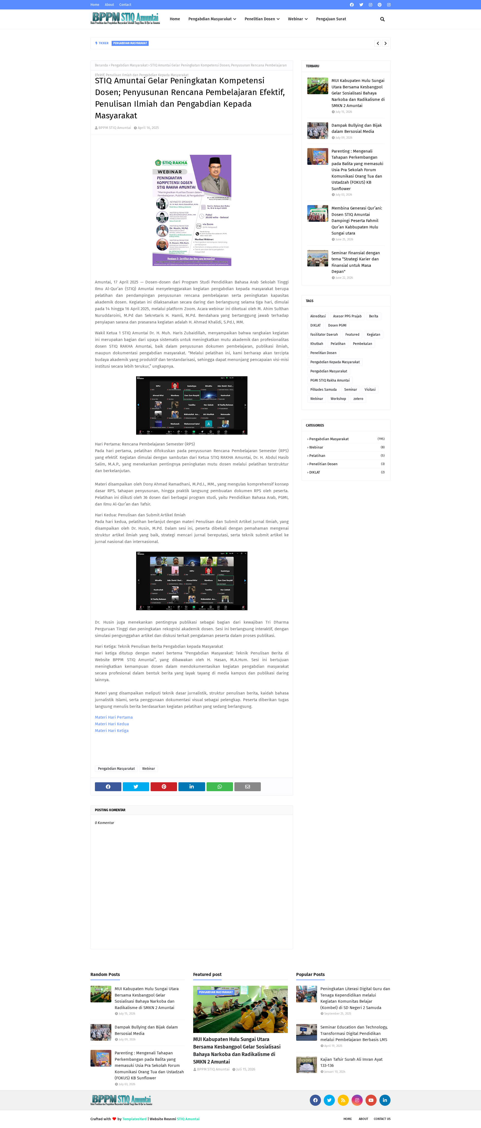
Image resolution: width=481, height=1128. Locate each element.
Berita (373, 316)
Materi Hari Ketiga (112, 730)
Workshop (338, 399)
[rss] (343, 1100)
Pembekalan (362, 344)
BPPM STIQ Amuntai (115, 128)
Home (94, 5)
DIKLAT (315, 325)
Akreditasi (318, 316)
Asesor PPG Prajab (347, 316)
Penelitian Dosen (323, 353)
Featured (352, 335)
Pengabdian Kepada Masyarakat (335, 362)
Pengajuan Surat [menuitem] (331, 19)
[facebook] (352, 5)
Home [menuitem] (175, 19)
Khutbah (316, 344)
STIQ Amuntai (188, 1119)
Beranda (101, 65)
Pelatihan (338, 344)
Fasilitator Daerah (324, 335)
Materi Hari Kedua (112, 723)
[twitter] (361, 5)
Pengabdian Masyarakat (129, 65)
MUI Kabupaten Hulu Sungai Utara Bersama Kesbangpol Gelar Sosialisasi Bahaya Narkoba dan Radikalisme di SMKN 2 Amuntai (358, 93)
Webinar (148, 769)
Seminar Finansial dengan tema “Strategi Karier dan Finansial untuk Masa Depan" (356, 262)
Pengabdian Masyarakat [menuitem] (210, 19)
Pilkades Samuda (323, 390)
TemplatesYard (134, 1119)
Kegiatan (373, 335)
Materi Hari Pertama (114, 717)
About (109, 5)
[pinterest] (379, 5)
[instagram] (370, 5)
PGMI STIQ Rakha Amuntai (330, 380)
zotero (358, 399)
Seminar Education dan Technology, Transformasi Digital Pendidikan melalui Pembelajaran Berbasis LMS (354, 1033)
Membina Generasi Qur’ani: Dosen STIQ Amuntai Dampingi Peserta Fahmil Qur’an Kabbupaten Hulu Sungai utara (243, 44)
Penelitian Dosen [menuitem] (260, 19)
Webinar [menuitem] (295, 19)
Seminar (350, 390)
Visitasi (370, 390)
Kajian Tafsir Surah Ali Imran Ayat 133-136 (351, 1062)
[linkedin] (385, 1100)
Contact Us (382, 1119)
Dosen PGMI (337, 325)
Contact (125, 5)
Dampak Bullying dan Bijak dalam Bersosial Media (357, 128)
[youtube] (371, 1100)
